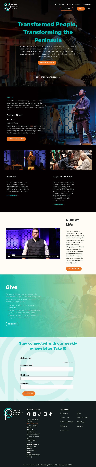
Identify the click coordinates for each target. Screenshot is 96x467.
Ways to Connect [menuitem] (73, 4)
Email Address (26, 365)
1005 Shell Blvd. (32, 423)
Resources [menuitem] (87, 4)
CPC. (32, 126)
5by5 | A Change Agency (57, 465)
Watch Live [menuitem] (66, 8)
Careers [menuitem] (80, 426)
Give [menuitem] (80, 8)
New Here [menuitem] (64, 413)
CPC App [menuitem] (80, 422)
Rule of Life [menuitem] (64, 430)
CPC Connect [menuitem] (82, 417)
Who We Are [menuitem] (59, 4)
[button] (89, 8)
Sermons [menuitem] (63, 426)
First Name (24, 375)
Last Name (24, 384)
